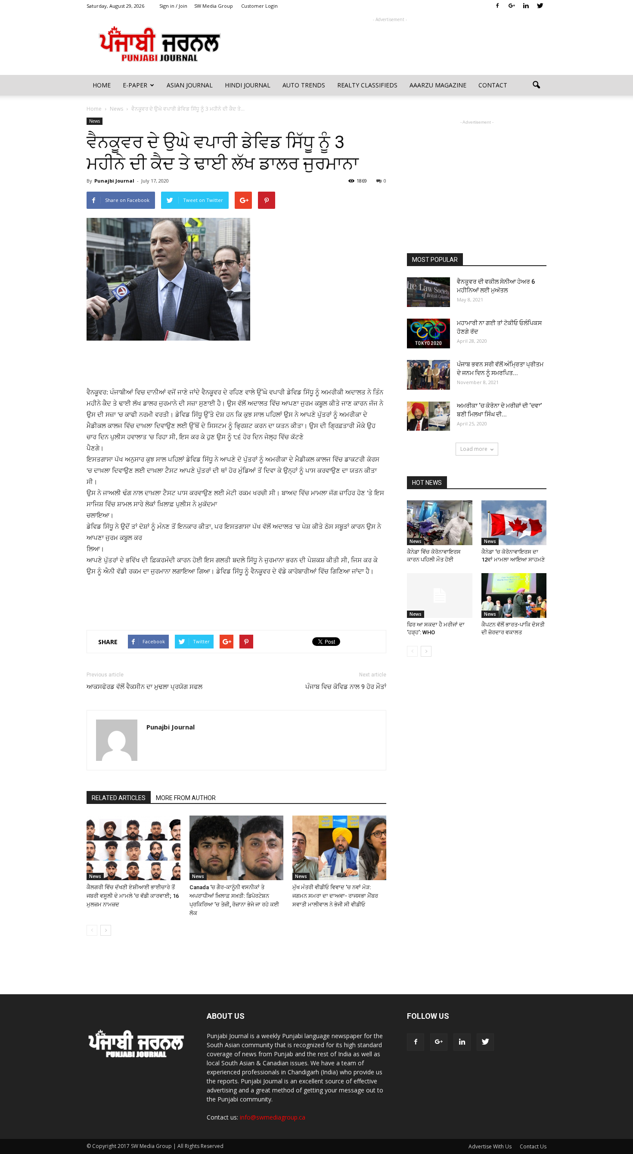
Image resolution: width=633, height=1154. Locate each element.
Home (102, 85)
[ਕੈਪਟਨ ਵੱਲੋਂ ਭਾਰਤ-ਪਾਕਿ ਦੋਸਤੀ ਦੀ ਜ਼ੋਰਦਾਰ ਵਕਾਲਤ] (514, 595)
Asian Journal (190, 85)
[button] (536, 85)
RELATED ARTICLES (119, 797)
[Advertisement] (389, 43)
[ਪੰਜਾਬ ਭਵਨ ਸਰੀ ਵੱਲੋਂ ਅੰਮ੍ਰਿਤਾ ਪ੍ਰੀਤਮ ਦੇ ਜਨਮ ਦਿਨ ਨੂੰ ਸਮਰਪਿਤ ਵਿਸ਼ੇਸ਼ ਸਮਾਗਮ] (428, 375)
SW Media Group (213, 6)
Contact (492, 85)
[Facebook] (497, 6)
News (94, 121)
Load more (473, 449)
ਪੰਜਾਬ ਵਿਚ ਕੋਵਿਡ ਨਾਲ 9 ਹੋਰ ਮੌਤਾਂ (345, 687)
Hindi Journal (247, 85)
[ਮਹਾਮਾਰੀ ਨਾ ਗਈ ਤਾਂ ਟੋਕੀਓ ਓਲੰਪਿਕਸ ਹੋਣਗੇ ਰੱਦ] (428, 333)
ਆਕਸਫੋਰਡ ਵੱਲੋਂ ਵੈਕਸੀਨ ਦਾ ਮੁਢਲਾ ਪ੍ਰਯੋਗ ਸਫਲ (144, 687)
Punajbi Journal (114, 180)
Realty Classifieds (367, 85)
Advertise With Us (490, 1146)
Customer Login (259, 6)
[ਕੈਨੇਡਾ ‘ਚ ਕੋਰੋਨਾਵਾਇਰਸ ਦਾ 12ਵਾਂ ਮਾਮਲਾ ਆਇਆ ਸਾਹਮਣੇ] (514, 522)
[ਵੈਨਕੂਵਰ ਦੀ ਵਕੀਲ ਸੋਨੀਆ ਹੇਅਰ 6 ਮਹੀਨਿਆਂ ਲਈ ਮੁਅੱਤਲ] (428, 292)
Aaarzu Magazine (438, 85)
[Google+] (511, 6)
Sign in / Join (173, 6)
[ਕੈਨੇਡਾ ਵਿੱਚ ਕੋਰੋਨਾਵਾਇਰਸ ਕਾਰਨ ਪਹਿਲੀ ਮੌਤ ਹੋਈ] (439, 522)
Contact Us (533, 1146)
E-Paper (135, 85)
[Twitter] (540, 6)
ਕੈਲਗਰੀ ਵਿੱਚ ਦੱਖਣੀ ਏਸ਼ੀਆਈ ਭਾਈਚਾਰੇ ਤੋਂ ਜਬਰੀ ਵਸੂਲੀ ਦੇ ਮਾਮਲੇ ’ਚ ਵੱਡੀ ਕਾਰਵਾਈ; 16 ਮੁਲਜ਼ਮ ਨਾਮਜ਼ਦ (133, 896)
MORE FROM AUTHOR (186, 797)
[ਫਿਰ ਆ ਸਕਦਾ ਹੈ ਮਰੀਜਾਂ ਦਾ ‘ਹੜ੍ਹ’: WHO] (439, 595)
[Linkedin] (525, 6)
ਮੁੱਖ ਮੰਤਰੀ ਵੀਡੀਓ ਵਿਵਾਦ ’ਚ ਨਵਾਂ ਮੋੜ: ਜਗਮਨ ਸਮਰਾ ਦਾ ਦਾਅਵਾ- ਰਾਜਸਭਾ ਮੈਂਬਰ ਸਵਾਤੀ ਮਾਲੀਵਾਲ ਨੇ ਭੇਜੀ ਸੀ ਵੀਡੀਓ (335, 896)
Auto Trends (303, 85)
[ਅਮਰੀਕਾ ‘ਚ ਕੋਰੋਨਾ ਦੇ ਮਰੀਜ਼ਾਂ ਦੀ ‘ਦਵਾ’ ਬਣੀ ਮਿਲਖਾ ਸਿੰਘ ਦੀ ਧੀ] (428, 416)
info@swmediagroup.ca (272, 1117)
